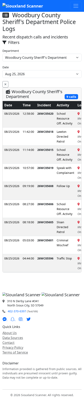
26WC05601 (45, 240)
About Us (9, 333)
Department (10, 51)
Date (5, 67)
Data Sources (12, 338)
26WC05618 (45, 132)
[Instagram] (21, 319)
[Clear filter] (5, 84)
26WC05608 (45, 186)
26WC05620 (45, 113)
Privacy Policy (12, 347)
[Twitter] (29, 319)
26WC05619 (45, 168)
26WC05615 (45, 150)
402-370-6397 (17, 311)
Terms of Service (15, 352)
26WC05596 (45, 258)
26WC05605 (45, 222)
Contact (8, 342)
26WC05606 (45, 204)
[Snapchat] (13, 319)
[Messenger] (4, 319)
